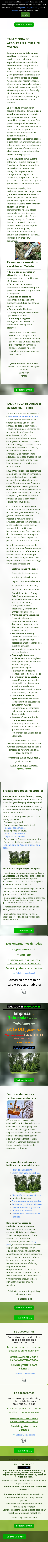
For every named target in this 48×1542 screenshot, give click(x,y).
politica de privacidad (29, 7)
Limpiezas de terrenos (22, 1210)
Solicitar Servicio (24, 24)
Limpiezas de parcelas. (14, 836)
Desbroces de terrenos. (15, 833)
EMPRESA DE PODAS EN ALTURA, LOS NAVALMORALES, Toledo (23, 1459)
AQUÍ (23, 1467)
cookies (25, 2)
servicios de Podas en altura (23, 416)
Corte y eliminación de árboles (26, 1172)
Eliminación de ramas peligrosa (26, 1195)
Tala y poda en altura (22, 1169)
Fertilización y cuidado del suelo (27, 1204)
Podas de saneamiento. (15, 828)
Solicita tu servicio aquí (25, 973)
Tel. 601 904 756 (24, 930)
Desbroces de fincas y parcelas (26, 1207)
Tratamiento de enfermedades (26, 1201)
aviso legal (14, 10)
